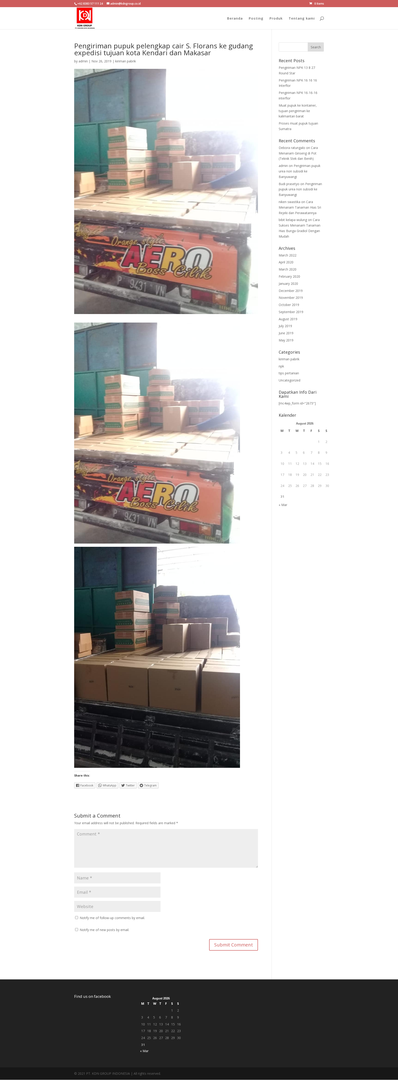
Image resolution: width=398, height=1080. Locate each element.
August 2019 (288, 319)
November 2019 (291, 297)
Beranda (235, 18)
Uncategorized (289, 380)
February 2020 (289, 276)
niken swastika (289, 202)
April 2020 (286, 262)
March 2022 (287, 255)
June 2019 (286, 333)
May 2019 (286, 340)
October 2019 (289, 305)
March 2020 (287, 269)
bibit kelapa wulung (293, 220)
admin (83, 61)
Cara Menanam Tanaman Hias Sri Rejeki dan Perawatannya (300, 207)
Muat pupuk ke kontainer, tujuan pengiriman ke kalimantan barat (298, 111)
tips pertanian (289, 373)
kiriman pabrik (125, 61)
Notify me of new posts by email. (104, 930)
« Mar (283, 505)
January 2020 (288, 283)
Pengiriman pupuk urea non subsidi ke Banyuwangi (299, 171)
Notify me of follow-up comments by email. (112, 918)
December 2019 (291, 290)
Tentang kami (302, 18)
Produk (276, 18)
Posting (256, 18)
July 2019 (285, 326)
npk (281, 366)
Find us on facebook (92, 996)
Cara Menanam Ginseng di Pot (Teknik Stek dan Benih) (298, 153)
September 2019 (291, 312)
